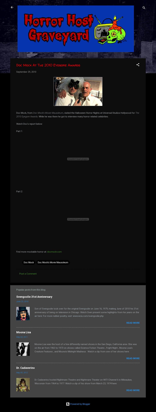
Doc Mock (29, 262)
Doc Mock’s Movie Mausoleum (53, 262)
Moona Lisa (23, 332)
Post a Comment (28, 273)
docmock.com (54, 251)
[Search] (144, 8)
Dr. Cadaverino (25, 367)
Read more (133, 323)
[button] (138, 65)
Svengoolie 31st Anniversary (34, 296)
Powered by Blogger (80, 404)
